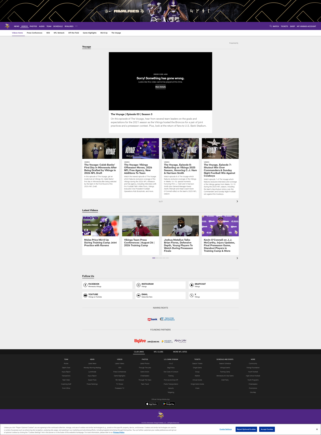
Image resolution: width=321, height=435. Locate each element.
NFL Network (119, 380)
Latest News (92, 363)
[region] (160, 429)
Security (171, 388)
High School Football (253, 376)
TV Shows (119, 384)
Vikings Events (225, 367)
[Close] (317, 429)
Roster (66, 363)
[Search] (271, 26)
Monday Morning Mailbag (92, 367)
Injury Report (66, 372)
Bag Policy (171, 367)
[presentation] (238, 201)
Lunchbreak (92, 372)
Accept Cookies (267, 429)
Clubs (197, 388)
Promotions (253, 388)
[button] (160, 86)
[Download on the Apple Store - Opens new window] (151, 404)
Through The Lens (145, 367)
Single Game (197, 367)
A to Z (171, 363)
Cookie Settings (226, 429)
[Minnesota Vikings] (160, 415)
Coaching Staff (66, 384)
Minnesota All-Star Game (225, 376)
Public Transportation (171, 384)
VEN (119, 367)
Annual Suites (197, 380)
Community (253, 363)
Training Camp (225, 372)
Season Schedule (225, 363)
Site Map (253, 392)
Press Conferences (119, 372)
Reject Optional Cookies (246, 429)
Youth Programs (253, 380)
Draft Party (225, 380)
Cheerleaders (144, 376)
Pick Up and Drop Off (171, 380)
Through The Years (145, 380)
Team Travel (145, 384)
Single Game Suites (197, 384)
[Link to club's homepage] (7, 26)
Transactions (66, 376)
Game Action (144, 372)
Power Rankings (92, 384)
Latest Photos (144, 363)
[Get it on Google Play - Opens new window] (169, 405)
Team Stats (66, 380)
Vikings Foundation (253, 367)
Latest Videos (119, 363)
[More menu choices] (76, 26)
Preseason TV (119, 388)
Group (197, 372)
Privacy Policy (118, 432)
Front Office (66, 388)
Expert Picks (92, 380)
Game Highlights (119, 376)
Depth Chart (66, 367)
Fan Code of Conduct (171, 372)
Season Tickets (197, 363)
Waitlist (197, 376)
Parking (171, 376)
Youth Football (253, 372)
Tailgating (171, 392)
